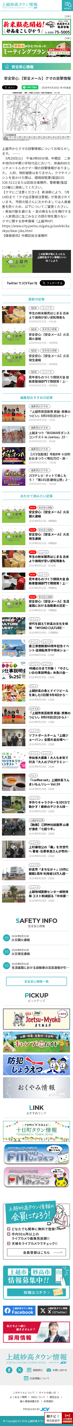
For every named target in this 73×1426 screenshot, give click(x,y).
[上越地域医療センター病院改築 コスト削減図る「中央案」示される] (13, 894)
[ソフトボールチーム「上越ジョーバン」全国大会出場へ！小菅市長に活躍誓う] (13, 737)
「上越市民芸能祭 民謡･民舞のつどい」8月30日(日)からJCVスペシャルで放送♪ (50, 715)
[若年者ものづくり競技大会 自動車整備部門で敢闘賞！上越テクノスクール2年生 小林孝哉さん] (13, 581)
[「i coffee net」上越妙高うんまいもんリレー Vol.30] (13, 782)
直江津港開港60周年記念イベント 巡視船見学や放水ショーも (49, 648)
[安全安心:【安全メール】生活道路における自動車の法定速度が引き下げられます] (13, 603)
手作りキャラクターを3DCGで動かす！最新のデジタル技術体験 (49, 804)
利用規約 (48, 1401)
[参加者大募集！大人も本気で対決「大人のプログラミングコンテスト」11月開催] (13, 760)
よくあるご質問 (18, 1397)
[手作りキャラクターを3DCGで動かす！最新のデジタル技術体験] (13, 804)
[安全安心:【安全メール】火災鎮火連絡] (13, 514)
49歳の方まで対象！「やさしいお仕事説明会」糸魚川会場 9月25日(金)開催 (50, 670)
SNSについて (38, 1397)
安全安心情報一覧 (36, 981)
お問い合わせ (60, 1370)
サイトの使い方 (47, 1392)
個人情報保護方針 (29, 1401)
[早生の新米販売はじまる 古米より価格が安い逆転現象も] (13, 559)
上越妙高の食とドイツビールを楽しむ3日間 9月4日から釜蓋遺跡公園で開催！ (48, 692)
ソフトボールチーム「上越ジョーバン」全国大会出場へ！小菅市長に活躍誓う (49, 737)
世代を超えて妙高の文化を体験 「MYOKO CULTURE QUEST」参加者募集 (48, 625)
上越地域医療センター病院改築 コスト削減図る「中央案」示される (49, 893)
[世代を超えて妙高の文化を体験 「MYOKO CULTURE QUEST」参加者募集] (13, 626)
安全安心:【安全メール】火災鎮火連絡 (49, 514)
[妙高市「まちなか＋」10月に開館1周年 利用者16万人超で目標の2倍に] (13, 871)
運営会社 (54, 1397)
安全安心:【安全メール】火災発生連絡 (49, 536)
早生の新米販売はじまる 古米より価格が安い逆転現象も (49, 558)
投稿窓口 (38, 1370)
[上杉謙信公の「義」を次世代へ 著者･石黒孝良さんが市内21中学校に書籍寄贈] (13, 849)
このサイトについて (24, 1392)
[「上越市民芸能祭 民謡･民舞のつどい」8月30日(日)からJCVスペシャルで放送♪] (13, 715)
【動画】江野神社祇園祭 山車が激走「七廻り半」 (49, 826)
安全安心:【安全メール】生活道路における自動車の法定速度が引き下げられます (49, 603)
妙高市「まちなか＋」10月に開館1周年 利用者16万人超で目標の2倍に (49, 871)
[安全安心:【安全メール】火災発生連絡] (13, 536)
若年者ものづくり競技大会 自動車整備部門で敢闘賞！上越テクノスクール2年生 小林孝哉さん (50, 581)
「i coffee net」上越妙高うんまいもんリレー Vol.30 (49, 782)
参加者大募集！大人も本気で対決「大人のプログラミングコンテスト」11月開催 (48, 759)
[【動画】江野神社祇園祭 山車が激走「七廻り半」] (13, 827)
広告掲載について (39, 1378)
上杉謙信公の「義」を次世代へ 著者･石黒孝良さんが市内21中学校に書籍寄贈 (48, 849)
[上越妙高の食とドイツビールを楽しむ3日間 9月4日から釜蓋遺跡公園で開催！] (13, 693)
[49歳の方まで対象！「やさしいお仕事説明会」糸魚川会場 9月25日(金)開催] (13, 670)
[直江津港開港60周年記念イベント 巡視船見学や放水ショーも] (13, 648)
